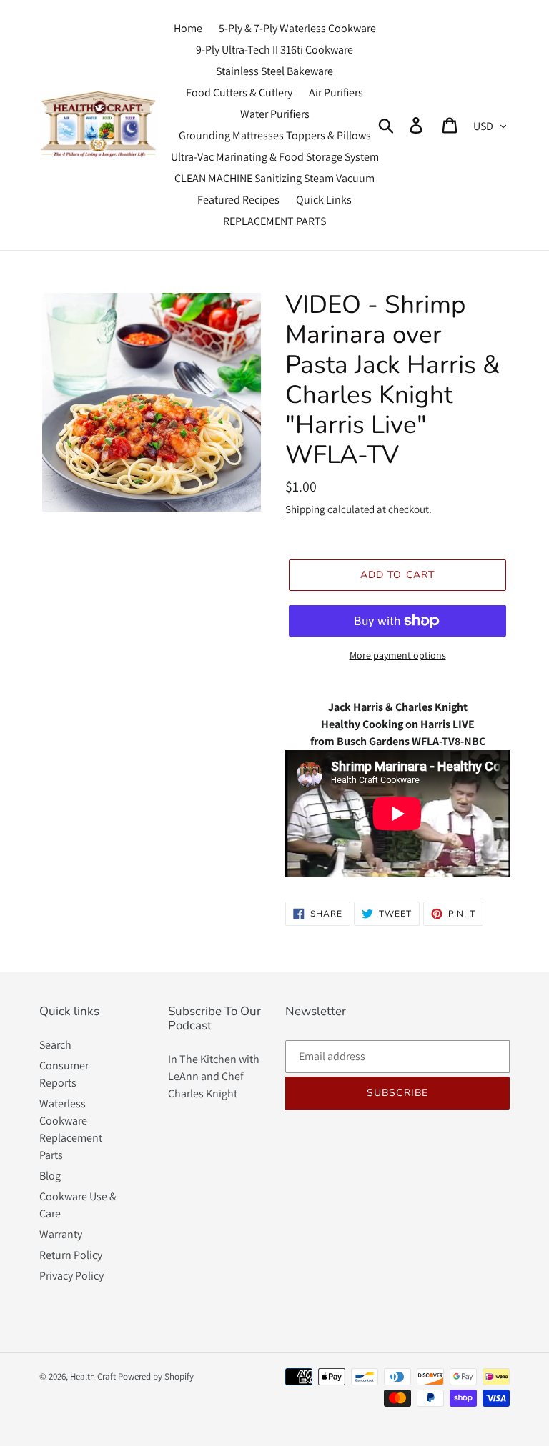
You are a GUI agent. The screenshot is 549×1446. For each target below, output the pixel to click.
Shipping (305, 509)
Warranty (60, 1234)
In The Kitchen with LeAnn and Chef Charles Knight (213, 1076)
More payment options (398, 655)
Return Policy (70, 1254)
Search (55, 1044)
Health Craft (93, 1376)
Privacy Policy (71, 1275)
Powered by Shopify (156, 1376)
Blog (50, 1175)
